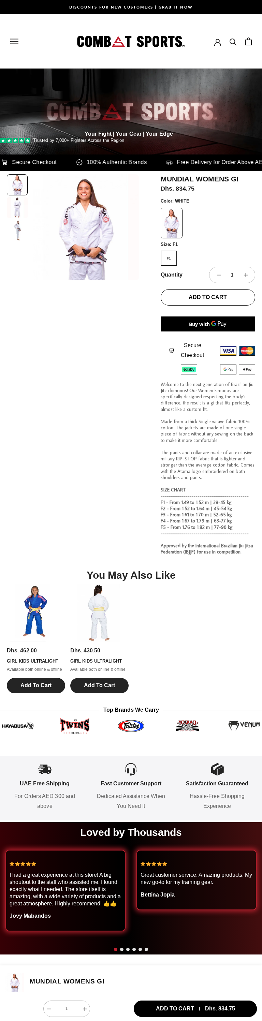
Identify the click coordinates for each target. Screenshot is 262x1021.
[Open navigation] (14, 41)
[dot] (115, 949)
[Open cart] (248, 41)
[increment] (245, 275)
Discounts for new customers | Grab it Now (131, 7)
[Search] (233, 41)
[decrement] (218, 275)
